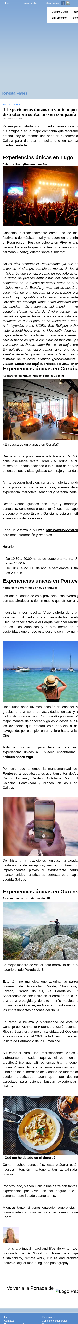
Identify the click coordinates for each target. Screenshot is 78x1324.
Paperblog (22, 15)
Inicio (7, 3)
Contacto (9, 1320)
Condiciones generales (54, 1320)
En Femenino (59, 17)
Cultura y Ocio (60, 12)
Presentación (49, 1317)
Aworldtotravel (14, 118)
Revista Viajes (14, 93)
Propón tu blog (30, 3)
